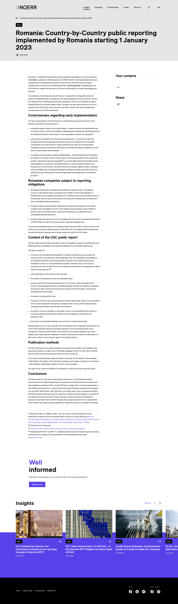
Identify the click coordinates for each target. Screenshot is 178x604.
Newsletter (51, 591)
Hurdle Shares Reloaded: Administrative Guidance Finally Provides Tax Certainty (138, 548)
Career (126, 7)
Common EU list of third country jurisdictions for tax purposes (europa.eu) (57, 429)
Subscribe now (37, 484)
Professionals (112, 7)
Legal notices (27, 591)
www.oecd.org (35, 437)
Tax (118, 87)
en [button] (158, 7)
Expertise (98, 7)
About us (137, 7)
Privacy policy (40, 591)
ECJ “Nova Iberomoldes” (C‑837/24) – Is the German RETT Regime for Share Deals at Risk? (89, 549)
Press (18, 591)
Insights (86, 7)
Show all (148, 503)
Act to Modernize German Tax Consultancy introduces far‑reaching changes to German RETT (36, 549)
